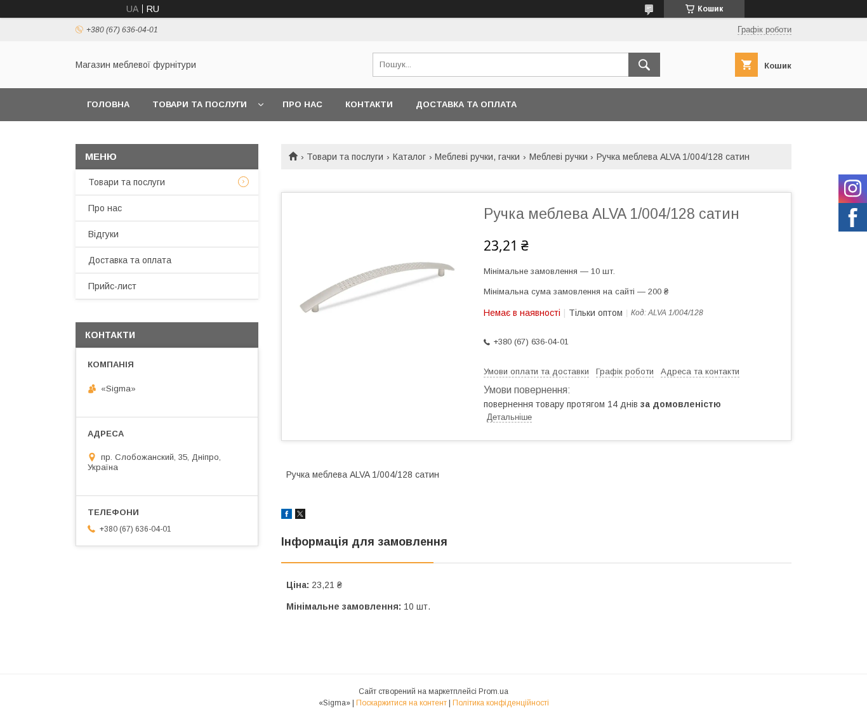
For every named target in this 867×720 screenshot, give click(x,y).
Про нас (302, 104)
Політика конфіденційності (501, 702)
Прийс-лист (112, 286)
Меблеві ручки (558, 157)
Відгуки (103, 234)
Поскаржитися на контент (401, 702)
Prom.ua (493, 691)
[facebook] (286, 516)
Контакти (369, 104)
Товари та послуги (199, 104)
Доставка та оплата (466, 104)
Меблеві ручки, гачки (477, 157)
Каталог (409, 157)
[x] (300, 516)
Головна (108, 104)
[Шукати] (644, 65)
